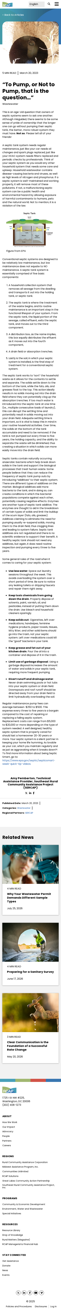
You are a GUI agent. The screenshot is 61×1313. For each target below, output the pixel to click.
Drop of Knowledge (12, 1235)
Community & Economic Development (23, 1204)
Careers (6, 1145)
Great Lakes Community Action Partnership (26, 1181)
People (6, 1136)
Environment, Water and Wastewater (22, 1209)
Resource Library (11, 1230)
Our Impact (8, 1127)
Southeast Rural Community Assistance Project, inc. (28, 1186)
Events (6, 1275)
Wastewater (23, 808)
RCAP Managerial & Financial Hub (20, 1244)
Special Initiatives (11, 1213)
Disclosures (41, 1306)
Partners (6, 1141)
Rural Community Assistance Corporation (25, 1162)
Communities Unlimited (15, 1171)
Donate (6, 1265)
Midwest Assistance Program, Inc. (20, 1167)
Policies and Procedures (19, 1306)
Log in (53, 1306)
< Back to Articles (13, 15)
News (5, 1270)
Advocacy (7, 1131)
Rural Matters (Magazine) (16, 1239)
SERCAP (29, 812)
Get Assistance (10, 1261)
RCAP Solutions (10, 1176)
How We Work (9, 1122)
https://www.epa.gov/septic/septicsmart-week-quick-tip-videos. (28, 762)
